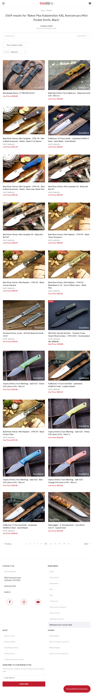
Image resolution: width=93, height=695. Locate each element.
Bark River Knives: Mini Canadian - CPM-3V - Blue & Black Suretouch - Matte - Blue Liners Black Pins (24, 187)
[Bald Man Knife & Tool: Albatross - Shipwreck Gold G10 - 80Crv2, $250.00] (69, 75)
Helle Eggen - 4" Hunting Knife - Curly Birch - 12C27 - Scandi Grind (67, 526)
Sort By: (7, 52)
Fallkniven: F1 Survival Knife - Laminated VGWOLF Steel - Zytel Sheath (20, 526)
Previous (8, 544)
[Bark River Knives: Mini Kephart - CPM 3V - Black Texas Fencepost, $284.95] (69, 216)
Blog (51, 595)
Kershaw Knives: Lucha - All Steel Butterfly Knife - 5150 (24, 334)
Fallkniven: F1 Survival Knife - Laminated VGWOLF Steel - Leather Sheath (65, 384)
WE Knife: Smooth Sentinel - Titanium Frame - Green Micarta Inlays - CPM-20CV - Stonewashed (69, 334)
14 (64, 544)
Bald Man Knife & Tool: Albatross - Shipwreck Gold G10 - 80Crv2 (69, 94)
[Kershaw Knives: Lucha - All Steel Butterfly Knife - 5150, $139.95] (24, 315)
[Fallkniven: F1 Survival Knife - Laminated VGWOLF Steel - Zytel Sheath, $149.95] (24, 507)
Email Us (7, 592)
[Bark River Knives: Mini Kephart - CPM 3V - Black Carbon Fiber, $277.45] (24, 413)
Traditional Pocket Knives (14, 659)
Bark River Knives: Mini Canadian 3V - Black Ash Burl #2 (23, 235)
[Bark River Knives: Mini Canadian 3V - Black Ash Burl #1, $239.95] (69, 168)
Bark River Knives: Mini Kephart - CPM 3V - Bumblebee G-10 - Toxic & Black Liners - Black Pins (67, 285)
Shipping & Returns (57, 619)
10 (46, 544)
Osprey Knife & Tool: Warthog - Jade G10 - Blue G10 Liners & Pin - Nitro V (23, 480)
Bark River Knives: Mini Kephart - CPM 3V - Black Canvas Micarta (23, 283)
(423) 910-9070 (10, 586)
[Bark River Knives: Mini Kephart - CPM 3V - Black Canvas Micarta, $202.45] (24, 264)
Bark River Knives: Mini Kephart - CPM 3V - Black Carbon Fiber (23, 433)
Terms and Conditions (58, 607)
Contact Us (54, 601)
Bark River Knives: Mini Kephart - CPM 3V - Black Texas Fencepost (68, 235)
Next (86, 544)
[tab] (46, 26)
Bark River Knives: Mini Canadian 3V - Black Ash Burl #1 (68, 187)
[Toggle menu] (3, 3)
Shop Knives (54, 577)
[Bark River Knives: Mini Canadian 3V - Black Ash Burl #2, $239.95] (24, 216)
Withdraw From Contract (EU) (61, 625)
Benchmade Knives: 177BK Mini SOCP (19, 93)
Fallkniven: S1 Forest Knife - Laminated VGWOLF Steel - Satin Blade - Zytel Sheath (68, 139)
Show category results (15, 45)
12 (55, 544)
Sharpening (54, 583)
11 (51, 544)
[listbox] (19, 52)
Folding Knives (9, 653)
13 (60, 544)
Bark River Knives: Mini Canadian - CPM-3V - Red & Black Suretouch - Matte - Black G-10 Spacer (23, 139)
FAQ (51, 589)
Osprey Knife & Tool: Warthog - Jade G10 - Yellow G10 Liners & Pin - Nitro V (69, 433)
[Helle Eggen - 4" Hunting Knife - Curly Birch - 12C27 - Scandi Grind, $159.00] (69, 507)
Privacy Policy (55, 613)
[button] (46, 36)
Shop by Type (9, 636)
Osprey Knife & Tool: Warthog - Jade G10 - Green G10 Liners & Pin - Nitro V (23, 384)
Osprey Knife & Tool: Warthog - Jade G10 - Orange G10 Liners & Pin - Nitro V (66, 480)
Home (52, 571)
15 (69, 544)
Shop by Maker (9, 642)
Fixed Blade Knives (11, 648)
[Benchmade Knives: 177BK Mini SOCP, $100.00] (24, 75)
